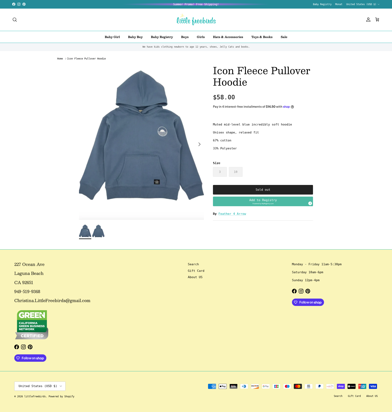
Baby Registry (322, 4)
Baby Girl (112, 36)
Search (193, 264)
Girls (201, 36)
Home (60, 58)
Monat (338, 4)
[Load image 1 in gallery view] (141, 142)
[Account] (367, 19)
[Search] (14, 19)
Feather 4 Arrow (232, 214)
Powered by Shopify (61, 396)
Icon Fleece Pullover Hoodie (86, 58)
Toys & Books (262, 36)
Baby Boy (135, 36)
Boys (185, 36)
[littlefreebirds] (196, 20)
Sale (284, 36)
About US (195, 277)
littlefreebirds (35, 396)
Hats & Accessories (228, 36)
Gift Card (196, 271)
